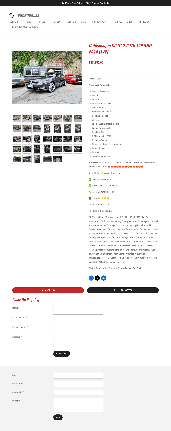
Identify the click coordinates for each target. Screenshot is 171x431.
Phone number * (20, 327)
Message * (17, 337)
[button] (16, 118)
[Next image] (78, 77)
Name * (16, 307)
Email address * (19, 317)
